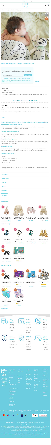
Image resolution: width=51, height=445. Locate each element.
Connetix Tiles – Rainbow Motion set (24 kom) (31, 282)
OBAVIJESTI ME (28, 75)
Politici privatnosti (6, 82)
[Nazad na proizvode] (47, 10)
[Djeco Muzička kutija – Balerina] (18, 293)
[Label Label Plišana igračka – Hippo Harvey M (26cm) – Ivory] (43, 210)
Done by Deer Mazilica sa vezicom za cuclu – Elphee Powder (31, 218)
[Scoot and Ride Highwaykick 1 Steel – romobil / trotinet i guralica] (6, 232)
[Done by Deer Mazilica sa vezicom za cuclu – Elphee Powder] (31, 210)
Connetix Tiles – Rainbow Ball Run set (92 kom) (18, 258)
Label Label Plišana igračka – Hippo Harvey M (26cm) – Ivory (43, 218)
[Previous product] (45, 10)
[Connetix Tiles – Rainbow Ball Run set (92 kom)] (18, 250)
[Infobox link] (8, 324)
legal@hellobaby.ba (34, 435)
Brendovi (8, 10)
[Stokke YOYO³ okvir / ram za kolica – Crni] (6, 250)
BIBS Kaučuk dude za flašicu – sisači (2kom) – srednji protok (43, 241)
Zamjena (36, 390)
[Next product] (48, 10)
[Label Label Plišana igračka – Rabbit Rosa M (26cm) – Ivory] (18, 210)
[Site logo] (25, 5)
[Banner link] (4, 371)
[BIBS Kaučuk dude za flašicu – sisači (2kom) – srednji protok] (43, 232)
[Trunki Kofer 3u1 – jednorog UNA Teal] (6, 293)
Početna (3, 10)
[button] (2, 36)
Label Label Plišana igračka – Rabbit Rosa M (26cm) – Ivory (19, 218)
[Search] (31, 1)
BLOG (19, 382)
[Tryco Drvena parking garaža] (43, 274)
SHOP (19, 380)
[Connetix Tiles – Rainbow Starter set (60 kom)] (18, 274)
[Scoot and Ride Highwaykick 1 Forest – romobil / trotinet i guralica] (31, 232)
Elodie (13, 10)
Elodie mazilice (19, 10)
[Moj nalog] (45, 5)
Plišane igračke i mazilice (24, 112)
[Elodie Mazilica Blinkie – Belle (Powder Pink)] (6, 210)
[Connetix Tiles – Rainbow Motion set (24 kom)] (31, 274)
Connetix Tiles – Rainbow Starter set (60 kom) (19, 282)
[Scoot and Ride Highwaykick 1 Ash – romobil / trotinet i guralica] (18, 232)
